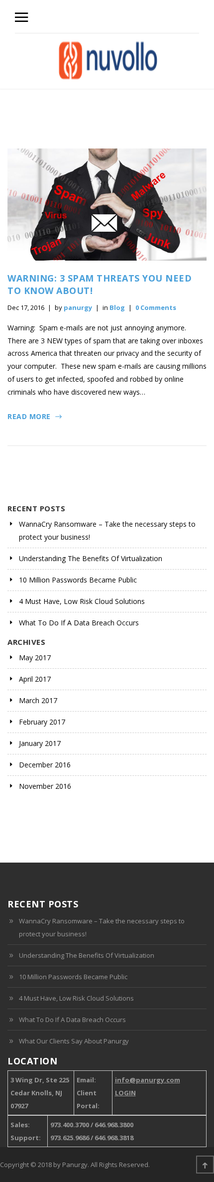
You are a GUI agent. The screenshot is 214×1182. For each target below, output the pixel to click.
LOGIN (125, 1092)
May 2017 (35, 657)
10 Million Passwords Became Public (78, 580)
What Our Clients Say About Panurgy (74, 1040)
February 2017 (42, 722)
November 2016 (45, 786)
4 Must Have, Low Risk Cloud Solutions (82, 601)
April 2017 (35, 679)
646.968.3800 (114, 1124)
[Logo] (108, 61)
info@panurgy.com (147, 1079)
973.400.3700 (69, 1124)
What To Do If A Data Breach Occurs (79, 622)
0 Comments (155, 307)
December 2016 (45, 764)
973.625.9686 (69, 1137)
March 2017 (38, 700)
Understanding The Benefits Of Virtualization (90, 558)
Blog (117, 307)
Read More (29, 416)
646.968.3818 (114, 1137)
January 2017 (40, 743)
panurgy (78, 307)
